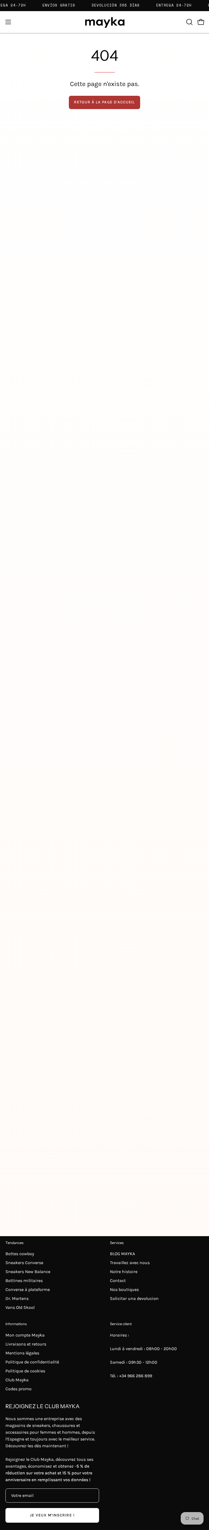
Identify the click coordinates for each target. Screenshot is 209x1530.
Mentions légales (22, 1353)
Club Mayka (17, 1379)
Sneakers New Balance (27, 1271)
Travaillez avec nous (130, 1262)
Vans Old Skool (20, 1307)
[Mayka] (104, 22)
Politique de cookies (25, 1370)
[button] (189, 22)
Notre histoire (123, 1271)
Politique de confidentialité (32, 1361)
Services (117, 1242)
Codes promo (18, 1388)
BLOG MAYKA (122, 1253)
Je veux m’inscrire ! (52, 1515)
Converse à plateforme (27, 1289)
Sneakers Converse (24, 1262)
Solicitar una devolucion (134, 1298)
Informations (16, 1324)
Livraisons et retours (25, 1344)
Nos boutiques (124, 1289)
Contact (118, 1280)
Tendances (14, 1242)
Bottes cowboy (19, 1253)
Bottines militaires (24, 1280)
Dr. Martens (17, 1298)
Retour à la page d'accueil (104, 102)
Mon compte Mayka (25, 1335)
